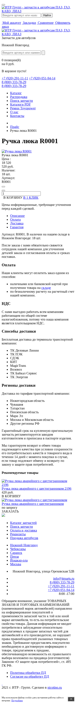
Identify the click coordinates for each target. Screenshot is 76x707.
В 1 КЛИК (30, 197)
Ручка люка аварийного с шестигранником (33, 504)
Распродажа (18, 97)
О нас (14, 112)
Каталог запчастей (23, 523)
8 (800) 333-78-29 (14, 82)
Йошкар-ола (19, 560)
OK (71, 699)
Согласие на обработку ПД (29, 676)
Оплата (15, 219)
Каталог (16, 93)
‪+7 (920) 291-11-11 (15, 78)
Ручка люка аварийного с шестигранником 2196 (36, 488)
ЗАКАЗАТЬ (10, 511)
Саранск (16, 553)
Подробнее (17, 700)
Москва (15, 564)
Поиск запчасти (21, 100)
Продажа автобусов (24, 538)
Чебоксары (18, 549)
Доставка (16, 223)
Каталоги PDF (20, 104)
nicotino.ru (55, 687)
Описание (17, 216)
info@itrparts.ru (63, 578)
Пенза (14, 556)
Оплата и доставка (23, 530)
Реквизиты (18, 534)
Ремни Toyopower (23, 108)
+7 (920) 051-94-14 (42, 78)
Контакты (17, 116)
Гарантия (16, 227)
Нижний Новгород (24, 545)
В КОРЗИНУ (11, 496)
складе (46, 288)
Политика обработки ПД (28, 672)
